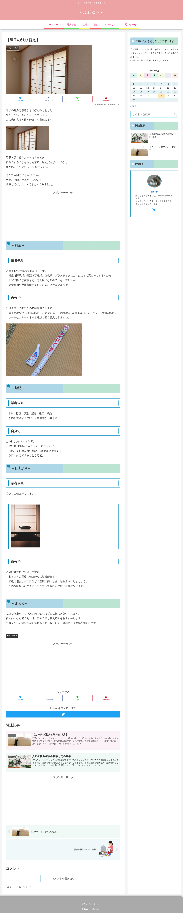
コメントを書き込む (63, 878)
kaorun (154, 192)
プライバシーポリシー (91, 904)
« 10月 (133, 106)
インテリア (12, 636)
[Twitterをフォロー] (63, 714)
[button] (175, 114)
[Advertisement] (63, 215)
